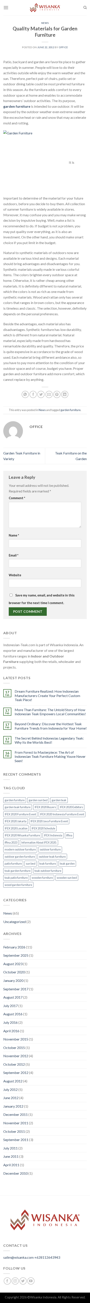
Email (13, 555)
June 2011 (11, 1156)
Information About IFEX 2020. (39, 842)
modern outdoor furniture (20, 849)
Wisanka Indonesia (43, 1297)
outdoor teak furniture (52, 856)
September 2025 (15, 955)
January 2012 (13, 1106)
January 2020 (13, 980)
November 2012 (15, 1056)
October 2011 (14, 1131)
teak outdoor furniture (48, 870)
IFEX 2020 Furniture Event (20, 814)
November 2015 (15, 1039)
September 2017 (15, 989)
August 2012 (12, 1081)
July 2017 (10, 1006)
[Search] (85, 7)
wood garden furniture (18, 885)
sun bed (30, 863)
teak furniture (47, 863)
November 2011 (15, 1123)
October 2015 (14, 1047)
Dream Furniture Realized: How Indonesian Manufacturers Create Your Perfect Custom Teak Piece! (47, 695)
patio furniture (13, 863)
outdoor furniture (50, 849)
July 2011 (10, 1148)
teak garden (67, 863)
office (63, 47)
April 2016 (11, 1031)
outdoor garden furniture (20, 856)
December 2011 (15, 1114)
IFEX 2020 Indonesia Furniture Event (62, 814)
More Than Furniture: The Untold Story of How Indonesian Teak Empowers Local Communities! (50, 712)
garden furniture (16, 106)
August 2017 (12, 997)
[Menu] (6, 7)
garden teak (59, 800)
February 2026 (14, 947)
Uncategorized (14, 922)
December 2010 (15, 1173)
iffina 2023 (11, 842)
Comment (17, 498)
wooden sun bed (67, 877)
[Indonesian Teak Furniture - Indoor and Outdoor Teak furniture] (45, 7)
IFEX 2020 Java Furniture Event (49, 821)
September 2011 (15, 1140)
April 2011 (11, 1165)
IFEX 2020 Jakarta (15, 821)
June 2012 (11, 1098)
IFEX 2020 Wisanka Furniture (22, 835)
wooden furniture (42, 877)
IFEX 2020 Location (16, 828)
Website (15, 575)
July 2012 (10, 1089)
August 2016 (12, 1014)
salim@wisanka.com (18, 1257)
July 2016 (10, 1022)
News (45, 22)
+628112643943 (47, 1257)
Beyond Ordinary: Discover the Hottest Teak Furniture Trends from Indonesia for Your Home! (51, 726)
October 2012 (14, 1064)
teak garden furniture (18, 870)
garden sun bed (38, 800)
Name (14, 535)
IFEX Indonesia (53, 835)
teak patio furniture (16, 877)
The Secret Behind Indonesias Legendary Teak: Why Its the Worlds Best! (49, 740)
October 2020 (14, 972)
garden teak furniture (18, 807)
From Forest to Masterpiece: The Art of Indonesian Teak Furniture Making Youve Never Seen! (50, 756)
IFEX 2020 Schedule (43, 828)
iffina (69, 835)
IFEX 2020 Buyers (45, 807)
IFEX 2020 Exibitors (71, 807)
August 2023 (12, 964)
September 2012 (15, 1072)
